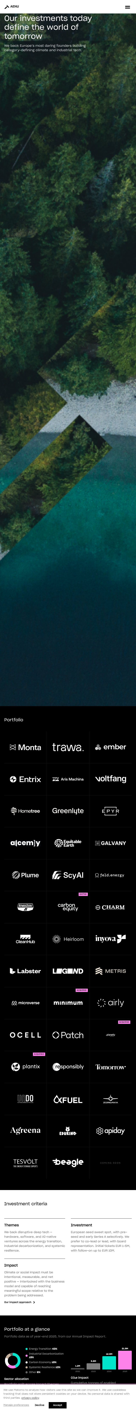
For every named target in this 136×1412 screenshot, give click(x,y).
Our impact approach (17, 1302)
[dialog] (68, 1398)
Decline (39, 1405)
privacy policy (30, 1398)
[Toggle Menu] (128, 7)
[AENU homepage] (14, 7)
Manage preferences (16, 1405)
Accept (57, 1405)
